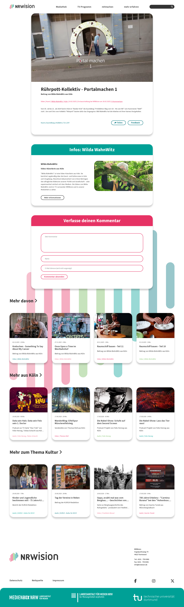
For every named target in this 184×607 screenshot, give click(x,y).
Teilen (119, 123)
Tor (64, 123)
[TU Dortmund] (153, 597)
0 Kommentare (117, 101)
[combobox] (162, 7)
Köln (65, 101)
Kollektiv (59, 123)
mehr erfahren (131, 6)
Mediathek (61, 6)
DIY (68, 123)
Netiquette (37, 580)
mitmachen (107, 6)
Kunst (43, 123)
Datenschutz (16, 580)
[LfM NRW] (92, 597)
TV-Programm (84, 6)
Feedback (135, 123)
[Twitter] (172, 581)
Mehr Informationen (52, 197)
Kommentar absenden (54, 277)
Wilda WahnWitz (57, 101)
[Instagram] (153, 581)
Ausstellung (50, 123)
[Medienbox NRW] (30, 597)
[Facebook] (135, 581)
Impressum (58, 580)
